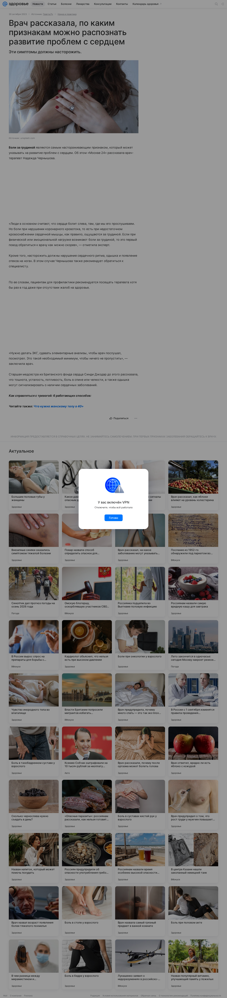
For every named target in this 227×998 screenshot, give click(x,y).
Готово (113, 517)
